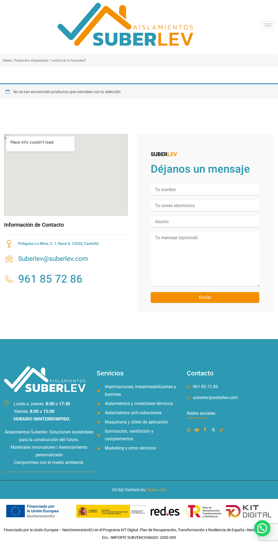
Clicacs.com (156, 490)
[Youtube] (198, 429)
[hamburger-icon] (268, 25)
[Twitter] (214, 429)
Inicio (7, 60)
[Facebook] (189, 429)
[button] (262, 528)
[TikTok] (222, 429)
